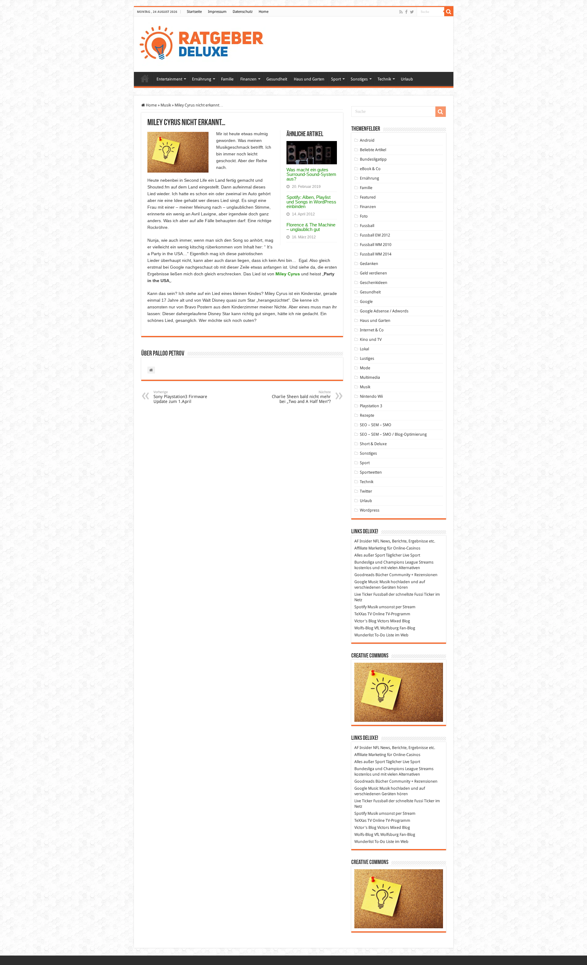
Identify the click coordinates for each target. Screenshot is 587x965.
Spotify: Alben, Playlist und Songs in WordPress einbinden (311, 202)
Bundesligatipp (373, 159)
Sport (336, 79)
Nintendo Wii (371, 396)
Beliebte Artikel (373, 149)
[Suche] (448, 11)
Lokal (364, 349)
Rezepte (367, 415)
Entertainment (169, 79)
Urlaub (407, 79)
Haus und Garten (309, 79)
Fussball (367, 225)
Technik (384, 79)
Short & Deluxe (373, 444)
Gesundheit (276, 79)
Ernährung (201, 79)
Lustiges (367, 358)
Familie (227, 79)
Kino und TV (371, 339)
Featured (368, 197)
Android (367, 140)
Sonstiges (359, 79)
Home (263, 11)
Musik (166, 105)
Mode (365, 368)
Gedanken (369, 263)
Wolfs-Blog (363, 628)
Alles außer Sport (369, 555)
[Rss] (401, 12)
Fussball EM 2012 (375, 235)
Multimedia (370, 377)
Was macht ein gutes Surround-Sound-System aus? (311, 174)
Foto (364, 216)
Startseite (194, 11)
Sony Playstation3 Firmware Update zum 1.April (180, 397)
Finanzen (248, 79)
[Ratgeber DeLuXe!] (204, 43)
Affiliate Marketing (370, 548)
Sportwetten (371, 472)
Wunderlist (364, 635)
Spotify (360, 607)
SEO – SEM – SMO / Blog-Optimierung (393, 434)
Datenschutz (243, 11)
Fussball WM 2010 (375, 244)
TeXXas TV (363, 614)
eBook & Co (370, 168)
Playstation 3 (371, 406)
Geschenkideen (373, 282)
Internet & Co (372, 330)
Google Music (366, 581)
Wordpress (369, 510)
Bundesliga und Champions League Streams (394, 562)
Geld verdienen (373, 273)
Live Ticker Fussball (371, 594)
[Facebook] (406, 12)
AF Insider (363, 541)
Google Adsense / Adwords (384, 311)
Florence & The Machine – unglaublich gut (310, 227)
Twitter (366, 491)
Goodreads (364, 574)
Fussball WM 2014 (375, 254)
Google (366, 301)
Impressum (217, 11)
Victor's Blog (365, 621)
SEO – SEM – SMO (375, 425)
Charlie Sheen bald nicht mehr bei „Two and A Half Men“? (301, 397)
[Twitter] (412, 12)
